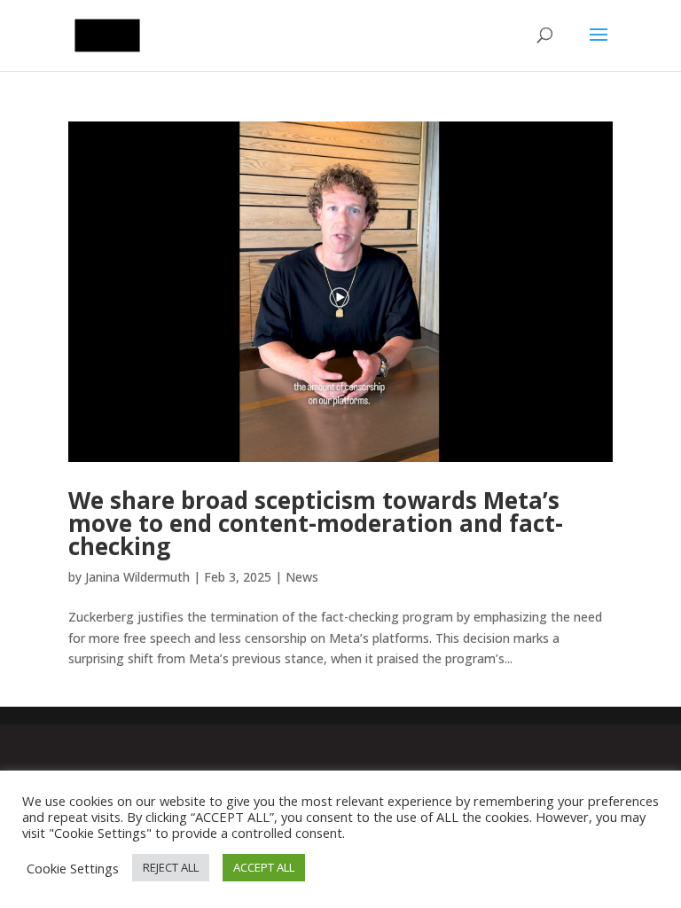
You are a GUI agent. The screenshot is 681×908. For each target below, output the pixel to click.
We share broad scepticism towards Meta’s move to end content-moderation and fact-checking (315, 523)
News (302, 576)
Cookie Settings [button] (73, 868)
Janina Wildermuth (137, 576)
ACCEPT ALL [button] (263, 867)
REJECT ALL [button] (171, 867)
